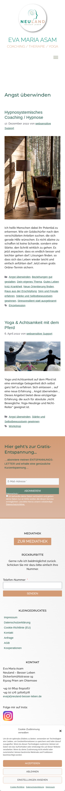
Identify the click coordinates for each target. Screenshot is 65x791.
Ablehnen (32, 771)
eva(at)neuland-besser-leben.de (22, 696)
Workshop (15, 426)
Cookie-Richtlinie (17, 787)
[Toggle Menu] (55, 57)
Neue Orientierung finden (38, 286)
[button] (60, 730)
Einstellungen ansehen (32, 780)
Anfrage (8, 637)
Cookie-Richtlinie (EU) (17, 627)
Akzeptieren (32, 763)
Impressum (50, 787)
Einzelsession (17, 305)
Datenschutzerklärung (35, 787)
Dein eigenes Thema (29, 281)
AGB (7, 642)
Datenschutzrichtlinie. (15, 504)
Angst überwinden (20, 276)
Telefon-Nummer (14, 579)
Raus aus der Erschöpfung (21, 291)
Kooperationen (13, 648)
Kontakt (8, 632)
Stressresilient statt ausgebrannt (37, 300)
